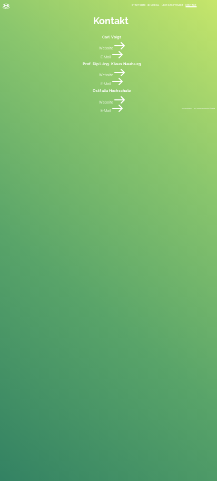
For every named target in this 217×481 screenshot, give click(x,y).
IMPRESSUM (187, 108)
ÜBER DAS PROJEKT (172, 5)
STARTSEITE (138, 5)
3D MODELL (153, 5)
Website (106, 48)
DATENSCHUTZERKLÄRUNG (204, 108)
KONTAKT (190, 5)
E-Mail (106, 57)
